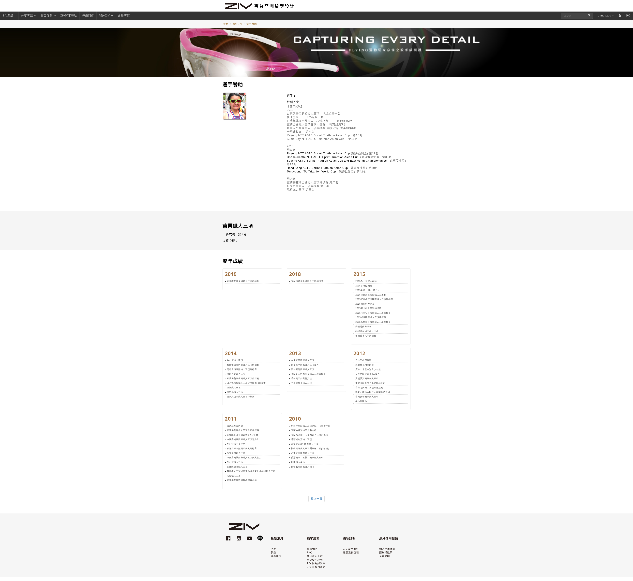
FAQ (309, 552)
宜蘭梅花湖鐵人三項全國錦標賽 (243, 430)
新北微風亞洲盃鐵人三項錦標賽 (243, 365)
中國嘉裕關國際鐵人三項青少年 (243, 439)
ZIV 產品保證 (351, 548)
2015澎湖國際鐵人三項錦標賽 (370, 317)
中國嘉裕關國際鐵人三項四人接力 (244, 457)
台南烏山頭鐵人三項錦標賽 (241, 396)
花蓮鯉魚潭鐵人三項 (237, 467)
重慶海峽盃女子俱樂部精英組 (370, 383)
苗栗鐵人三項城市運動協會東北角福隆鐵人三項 (251, 471)
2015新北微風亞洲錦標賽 (368, 308)
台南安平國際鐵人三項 (302, 360)
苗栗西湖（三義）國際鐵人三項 (307, 457)
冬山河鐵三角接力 (236, 444)
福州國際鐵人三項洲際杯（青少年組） (310, 448)
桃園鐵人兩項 (298, 462)
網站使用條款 (387, 548)
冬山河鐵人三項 (235, 462)
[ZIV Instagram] (239, 536)
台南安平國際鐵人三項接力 (305, 365)
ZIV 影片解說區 (316, 563)
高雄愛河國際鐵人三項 (302, 369)
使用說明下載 (315, 556)
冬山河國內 (361, 401)
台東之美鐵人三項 (236, 374)
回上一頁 (316, 498)
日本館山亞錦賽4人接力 (367, 374)
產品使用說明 (315, 559)
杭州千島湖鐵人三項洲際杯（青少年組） (312, 426)
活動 (273, 548)
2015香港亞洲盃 (363, 285)
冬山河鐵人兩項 (235, 360)
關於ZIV (104, 15)
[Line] (260, 536)
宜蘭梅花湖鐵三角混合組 (303, 430)
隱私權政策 (385, 552)
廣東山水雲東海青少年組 (368, 369)
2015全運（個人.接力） (367, 290)
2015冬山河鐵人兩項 (366, 281)
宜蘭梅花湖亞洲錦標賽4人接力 (242, 435)
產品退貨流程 (351, 552)
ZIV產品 (8, 15)
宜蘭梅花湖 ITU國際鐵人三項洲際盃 (309, 435)
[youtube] (250, 536)
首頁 (225, 24)
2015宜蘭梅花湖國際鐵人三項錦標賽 (374, 299)
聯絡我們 (312, 548)
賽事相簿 (276, 556)
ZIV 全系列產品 (316, 567)
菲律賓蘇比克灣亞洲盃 (366, 331)
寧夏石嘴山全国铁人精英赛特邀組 (372, 392)
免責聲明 (384, 556)
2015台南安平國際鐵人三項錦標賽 (373, 313)
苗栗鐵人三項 (234, 476)
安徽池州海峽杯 (363, 326)
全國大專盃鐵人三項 (301, 383)
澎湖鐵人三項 (234, 387)
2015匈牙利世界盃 (365, 304)
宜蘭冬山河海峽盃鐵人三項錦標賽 (308, 374)
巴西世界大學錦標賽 (365, 335)
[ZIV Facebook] (229, 536)
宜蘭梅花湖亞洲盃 (364, 365)
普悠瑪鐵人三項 (235, 392)
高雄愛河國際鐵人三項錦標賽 (242, 369)
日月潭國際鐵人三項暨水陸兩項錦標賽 (246, 383)
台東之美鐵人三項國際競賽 (369, 387)
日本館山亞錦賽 (363, 360)
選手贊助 (251, 24)
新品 (273, 552)
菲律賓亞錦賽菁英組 (301, 378)
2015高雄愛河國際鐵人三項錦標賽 (373, 322)
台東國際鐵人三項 (236, 453)
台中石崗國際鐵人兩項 (302, 467)
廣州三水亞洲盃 (235, 426)
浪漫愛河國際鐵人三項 (366, 378)
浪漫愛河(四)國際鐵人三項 (304, 444)
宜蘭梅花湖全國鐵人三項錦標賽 (243, 281)
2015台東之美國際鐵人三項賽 (370, 295)
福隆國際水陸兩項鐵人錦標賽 (242, 448)
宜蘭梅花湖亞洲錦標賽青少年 (242, 480)
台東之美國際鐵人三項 (302, 453)
